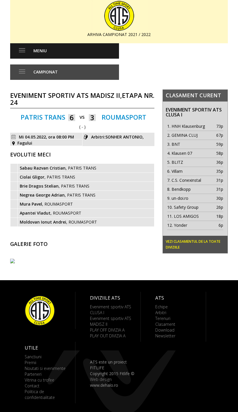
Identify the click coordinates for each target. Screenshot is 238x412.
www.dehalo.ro (104, 385)
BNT (176, 144)
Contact (32, 385)
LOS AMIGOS (186, 216)
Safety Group (186, 207)
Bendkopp (181, 189)
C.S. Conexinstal (186, 180)
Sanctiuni (33, 356)
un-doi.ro (180, 198)
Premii (30, 362)
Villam (177, 171)
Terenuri (162, 318)
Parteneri (33, 374)
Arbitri (160, 312)
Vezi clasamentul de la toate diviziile (193, 244)
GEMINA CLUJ (185, 135)
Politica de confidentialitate (40, 394)
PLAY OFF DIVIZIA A (107, 330)
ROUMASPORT (124, 117)
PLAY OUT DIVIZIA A (107, 336)
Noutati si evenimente (45, 368)
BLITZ (177, 162)
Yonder (180, 225)
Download (164, 330)
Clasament (165, 324)
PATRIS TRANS (43, 117)
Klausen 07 (182, 153)
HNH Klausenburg (188, 126)
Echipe (161, 307)
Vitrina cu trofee (39, 380)
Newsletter (165, 336)
